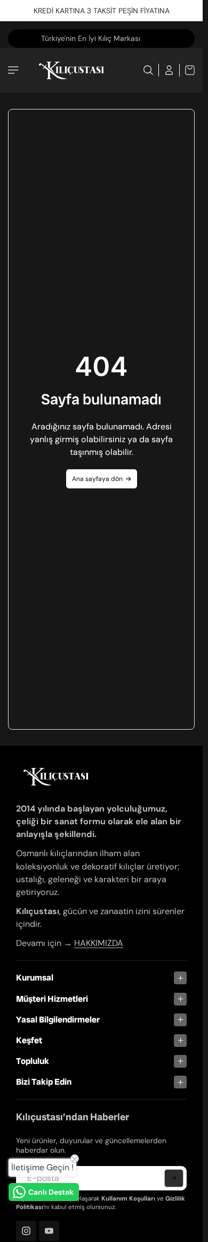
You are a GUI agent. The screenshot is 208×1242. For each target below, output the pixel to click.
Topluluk (32, 1061)
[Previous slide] (18, 38)
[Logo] (71, 70)
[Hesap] (169, 70)
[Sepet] (187, 70)
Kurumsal (34, 977)
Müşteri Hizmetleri (52, 998)
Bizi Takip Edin (43, 1081)
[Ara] (148, 70)
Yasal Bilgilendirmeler (58, 1019)
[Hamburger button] (14, 70)
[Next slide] (173, 38)
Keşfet (29, 1040)
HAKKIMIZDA (98, 943)
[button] (173, 1178)
